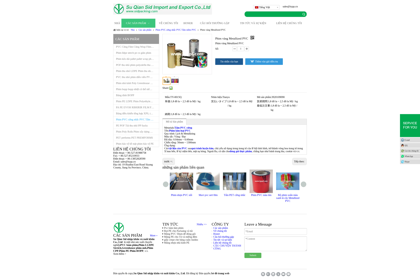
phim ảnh (141, 248)
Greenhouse (128, 248)
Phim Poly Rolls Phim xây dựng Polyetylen (137, 131)
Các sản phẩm (220, 228)
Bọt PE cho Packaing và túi (178, 231)
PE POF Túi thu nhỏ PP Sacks (132, 125)
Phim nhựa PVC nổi (181, 195)
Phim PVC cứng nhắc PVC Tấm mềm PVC (137, 119)
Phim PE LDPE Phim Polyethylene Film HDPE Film (137, 101)
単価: (168, 101)
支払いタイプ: (219, 101)
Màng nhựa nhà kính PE (176, 242)
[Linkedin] (273, 274)
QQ (406, 145)
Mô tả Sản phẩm (174, 121)
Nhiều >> (202, 224)
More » (154, 235)
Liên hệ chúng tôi (222, 242)
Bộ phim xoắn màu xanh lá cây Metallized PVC (287, 198)
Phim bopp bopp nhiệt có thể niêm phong (137, 89)
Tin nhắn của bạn (229, 61)
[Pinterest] (288, 274)
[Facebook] (263, 274)
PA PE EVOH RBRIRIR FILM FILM (136, 107)
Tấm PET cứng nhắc (234, 195)
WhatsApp (409, 156)
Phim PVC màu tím (261, 195)
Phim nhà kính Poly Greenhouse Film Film (137, 83)
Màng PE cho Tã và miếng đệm (180, 236)
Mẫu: (167, 97)
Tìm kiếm (304, 14)
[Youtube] (283, 274)
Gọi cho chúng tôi (412, 151)
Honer (216, 233)
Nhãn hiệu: (216, 97)
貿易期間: (262, 101)
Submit (253, 255)
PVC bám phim (129, 245)
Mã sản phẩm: (264, 97)
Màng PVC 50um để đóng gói (180, 233)
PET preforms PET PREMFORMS (134, 137)
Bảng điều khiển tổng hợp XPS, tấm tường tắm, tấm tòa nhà (137, 113)
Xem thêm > (119, 253)
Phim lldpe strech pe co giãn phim (133, 52)
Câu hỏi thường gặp (223, 236)
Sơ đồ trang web (220, 273)
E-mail (407, 140)
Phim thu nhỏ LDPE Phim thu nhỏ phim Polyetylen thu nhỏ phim (137, 71)
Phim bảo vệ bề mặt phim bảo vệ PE (135, 143)
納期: (168, 114)
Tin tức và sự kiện (222, 239)
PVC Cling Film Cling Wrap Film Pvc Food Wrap (137, 46)
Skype (407, 161)
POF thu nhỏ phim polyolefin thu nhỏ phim (137, 65)
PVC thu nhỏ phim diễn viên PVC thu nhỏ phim (137, 77)
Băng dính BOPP (125, 95)
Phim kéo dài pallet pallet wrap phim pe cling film (137, 59)
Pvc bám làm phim (173, 228)
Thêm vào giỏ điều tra (266, 61)
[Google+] (268, 274)
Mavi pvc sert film (208, 195)
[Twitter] (278, 274)
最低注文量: (264, 105)
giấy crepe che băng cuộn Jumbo (181, 239)
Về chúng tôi (220, 231)
